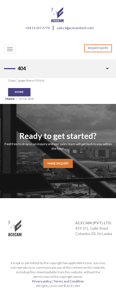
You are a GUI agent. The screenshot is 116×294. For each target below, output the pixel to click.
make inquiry (58, 163)
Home (10, 99)
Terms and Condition (69, 281)
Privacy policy (42, 281)
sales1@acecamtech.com (75, 28)
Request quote (98, 48)
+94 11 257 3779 (37, 28)
